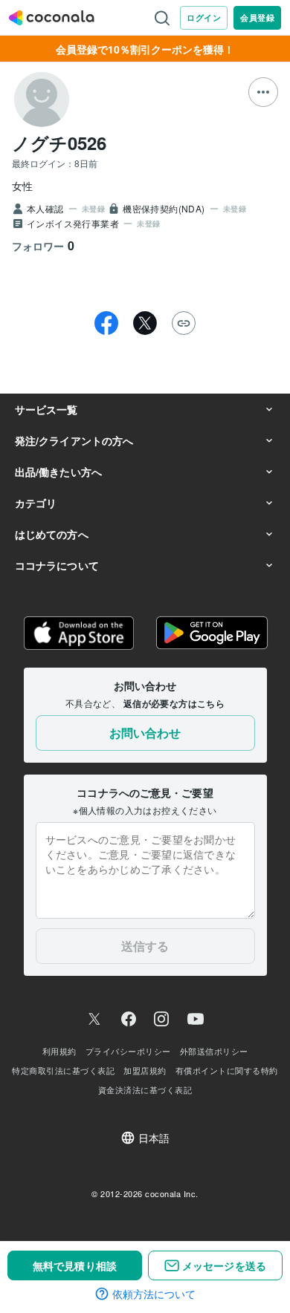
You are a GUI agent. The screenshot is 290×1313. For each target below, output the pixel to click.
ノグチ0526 (59, 142)
